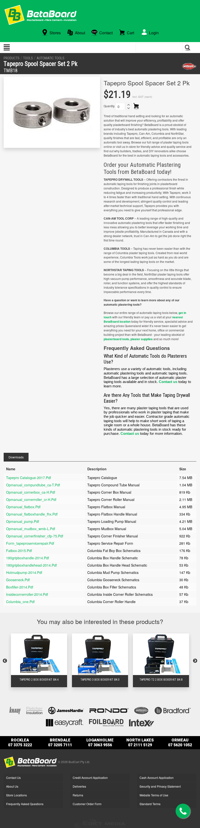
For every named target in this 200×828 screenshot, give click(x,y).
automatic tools (50, 58)
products (12, 58)
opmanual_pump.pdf (22, 521)
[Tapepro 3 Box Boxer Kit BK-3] (100, 654)
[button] (128, 105)
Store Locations (16, 795)
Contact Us (13, 777)
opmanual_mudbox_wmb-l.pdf (30, 528)
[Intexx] (142, 722)
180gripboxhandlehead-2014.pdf (31, 565)
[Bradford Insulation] (172, 710)
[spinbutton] (120, 106)
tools (28, 58)
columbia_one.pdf (20, 601)
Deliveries (79, 786)
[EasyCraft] (64, 722)
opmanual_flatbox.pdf (23, 506)
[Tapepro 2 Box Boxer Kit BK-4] (39, 654)
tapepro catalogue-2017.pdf (28, 477)
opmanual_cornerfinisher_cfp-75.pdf (34, 536)
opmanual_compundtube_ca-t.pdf (33, 484)
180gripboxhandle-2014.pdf (27, 557)
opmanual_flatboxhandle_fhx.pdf (32, 514)
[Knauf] (15, 710)
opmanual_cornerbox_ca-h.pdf (30, 492)
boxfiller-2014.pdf (19, 587)
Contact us (168, 382)
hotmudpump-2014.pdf (24, 572)
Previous (4, 661)
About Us (12, 786)
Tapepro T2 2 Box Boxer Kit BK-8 (161, 679)
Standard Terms (150, 804)
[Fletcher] (34, 710)
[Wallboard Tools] (188, 66)
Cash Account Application (157, 777)
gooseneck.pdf (18, 579)
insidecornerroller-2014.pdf (27, 594)
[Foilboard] (106, 722)
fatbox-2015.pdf (19, 550)
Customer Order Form (87, 804)
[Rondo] (109, 710)
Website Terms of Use (154, 795)
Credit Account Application (90, 777)
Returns (78, 795)
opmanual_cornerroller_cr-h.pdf (31, 499)
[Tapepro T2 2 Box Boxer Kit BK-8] (161, 654)
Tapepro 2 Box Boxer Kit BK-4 (39, 679)
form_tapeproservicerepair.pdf (30, 543)
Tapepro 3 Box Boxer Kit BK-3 (100, 679)
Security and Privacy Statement (160, 786)
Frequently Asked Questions (24, 804)
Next (195, 661)
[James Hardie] (66, 710)
